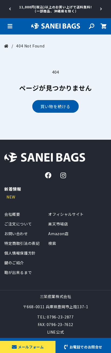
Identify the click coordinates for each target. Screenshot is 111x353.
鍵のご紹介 (14, 262)
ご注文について (18, 224)
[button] (10, 26)
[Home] (6, 46)
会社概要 (12, 214)
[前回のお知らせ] (10, 9)
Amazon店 (58, 233)
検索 (52, 243)
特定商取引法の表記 (22, 243)
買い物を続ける (55, 106)
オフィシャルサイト (66, 214)
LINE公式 (55, 332)
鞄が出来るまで (18, 272)
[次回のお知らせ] (101, 9)
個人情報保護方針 (20, 253)
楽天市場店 (58, 224)
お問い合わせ (16, 233)
